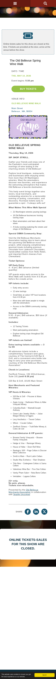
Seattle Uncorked (21, 494)
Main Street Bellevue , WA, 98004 (21, 109)
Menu (15, 3)
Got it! (45, 675)
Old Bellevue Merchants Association (23, 491)
